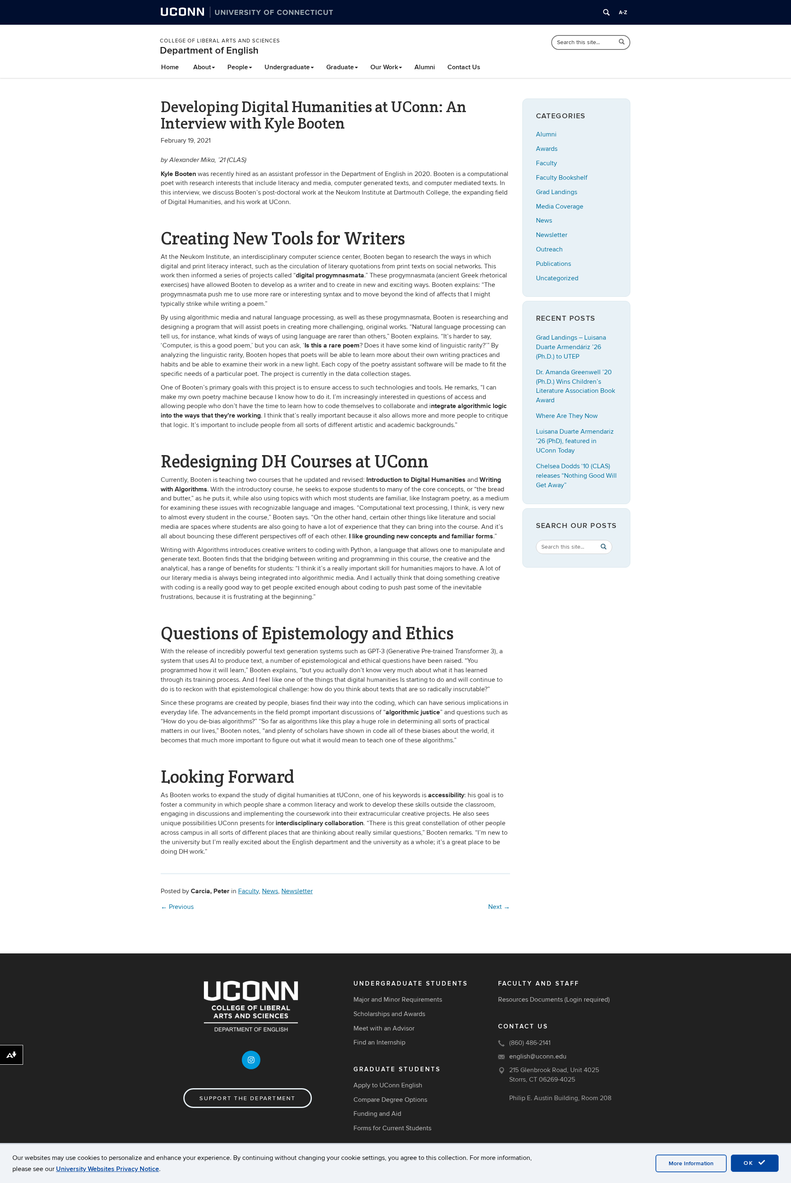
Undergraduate (287, 67)
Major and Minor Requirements (397, 999)
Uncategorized (557, 278)
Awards (546, 149)
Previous (177, 907)
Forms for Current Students (392, 1128)
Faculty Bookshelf (561, 178)
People (237, 67)
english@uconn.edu (537, 1056)
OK (750, 1163)
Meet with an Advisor (383, 1028)
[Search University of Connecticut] (606, 12)
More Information (691, 1163)
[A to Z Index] (623, 12)
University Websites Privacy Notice (107, 1169)
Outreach (549, 249)
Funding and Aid (377, 1114)
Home (170, 67)
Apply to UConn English (387, 1085)
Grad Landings (556, 192)
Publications (553, 264)
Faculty (248, 891)
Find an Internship (379, 1042)
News (270, 891)
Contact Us (463, 67)
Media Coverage (559, 206)
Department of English (209, 50)
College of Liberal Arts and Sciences (220, 41)
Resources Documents (530, 999)
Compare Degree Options (390, 1100)
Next (499, 907)
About (202, 67)
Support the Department (247, 1098)
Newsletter (297, 891)
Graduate (340, 67)
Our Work (384, 67)
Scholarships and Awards (389, 1014)
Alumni (424, 67)
